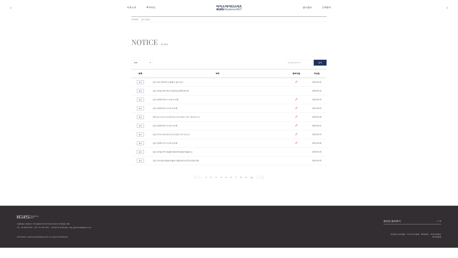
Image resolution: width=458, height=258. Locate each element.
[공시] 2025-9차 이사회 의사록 (165, 108)
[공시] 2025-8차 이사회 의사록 (165, 126)
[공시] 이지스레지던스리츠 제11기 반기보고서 (171, 134)
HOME (134, 19)
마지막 (262, 177)
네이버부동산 (435, 234)
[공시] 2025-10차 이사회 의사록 (165, 100)
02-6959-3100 (26, 227)
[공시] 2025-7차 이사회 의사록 (165, 143)
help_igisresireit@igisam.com (80, 227)
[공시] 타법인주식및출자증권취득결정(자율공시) (172, 152)
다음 (258, 177)
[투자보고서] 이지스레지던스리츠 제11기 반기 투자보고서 (176, 117)
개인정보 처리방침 (397, 234)
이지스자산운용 (413, 234)
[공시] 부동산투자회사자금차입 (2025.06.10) (171, 91)
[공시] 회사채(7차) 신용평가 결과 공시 (168, 82)
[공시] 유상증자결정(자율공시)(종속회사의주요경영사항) (176, 161)
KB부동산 (425, 234)
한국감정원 (436, 237)
